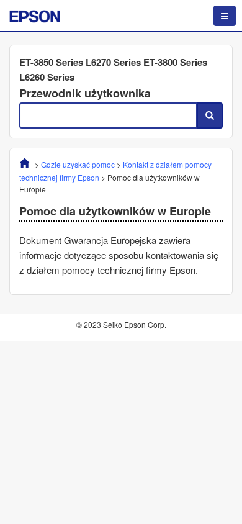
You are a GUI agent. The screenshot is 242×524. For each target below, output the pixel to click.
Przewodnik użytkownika (85, 93)
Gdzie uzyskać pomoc (78, 164)
